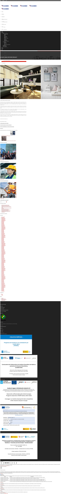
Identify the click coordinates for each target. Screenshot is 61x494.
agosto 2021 (3, 237)
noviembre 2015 (3, 285)
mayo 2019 (3, 256)
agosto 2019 (3, 254)
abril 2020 (3, 248)
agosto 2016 (3, 279)
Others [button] (1, 490)
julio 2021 (3, 238)
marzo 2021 (3, 241)
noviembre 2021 (3, 235)
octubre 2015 (3, 286)
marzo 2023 (3, 224)
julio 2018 (3, 263)
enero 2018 (3, 267)
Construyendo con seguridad (5, 210)
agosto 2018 (3, 262)
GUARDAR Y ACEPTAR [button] (2, 492)
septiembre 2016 (4, 278)
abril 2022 (3, 232)
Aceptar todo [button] (7, 465)
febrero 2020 (3, 250)
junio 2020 (3, 247)
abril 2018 (3, 265)
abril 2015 (3, 290)
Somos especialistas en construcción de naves (7, 126)
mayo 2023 (3, 223)
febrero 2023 (3, 225)
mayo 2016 (3, 281)
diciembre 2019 (3, 251)
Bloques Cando (1, 130)
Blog (2, 294)
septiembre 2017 (4, 270)
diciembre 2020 (3, 243)
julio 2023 (3, 221)
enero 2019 (3, 259)
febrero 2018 (3, 266)
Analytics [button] (1, 486)
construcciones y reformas (6, 130)
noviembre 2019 (3, 252)
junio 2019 (3, 255)
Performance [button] (1, 484)
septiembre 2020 (4, 245)
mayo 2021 (3, 239)
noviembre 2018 (3, 260)
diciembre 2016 (3, 276)
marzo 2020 (3, 249)
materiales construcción (11, 130)
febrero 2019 (3, 258)
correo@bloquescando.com (3, 326)
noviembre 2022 (3, 227)
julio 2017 (3, 271)
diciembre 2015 (3, 284)
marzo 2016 (3, 282)
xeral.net (5, 311)
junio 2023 (3, 222)
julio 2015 (3, 288)
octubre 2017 (3, 269)
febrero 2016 (3, 283)
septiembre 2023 (4, 220)
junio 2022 (3, 230)
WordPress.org (3, 300)
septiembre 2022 (4, 228)
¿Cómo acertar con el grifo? (4, 123)
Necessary (2, 474)
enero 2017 (3, 275)
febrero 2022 (3, 233)
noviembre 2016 (3, 277)
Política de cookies (2, 308)
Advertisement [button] (2, 488)
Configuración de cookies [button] (3, 465)
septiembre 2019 (4, 253)
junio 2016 (3, 280)
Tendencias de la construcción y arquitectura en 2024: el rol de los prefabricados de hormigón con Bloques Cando (6, 206)
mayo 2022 (3, 231)
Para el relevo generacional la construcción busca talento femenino (6, 209)
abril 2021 (3, 240)
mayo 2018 (3, 264)
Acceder (2, 298)
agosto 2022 (3, 229)
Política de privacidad (2, 307)
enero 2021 (3, 242)
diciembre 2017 (3, 268)
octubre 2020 (3, 244)
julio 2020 (3, 246)
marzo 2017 (3, 274)
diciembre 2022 (3, 226)
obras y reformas (15, 130)
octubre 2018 (3, 261)
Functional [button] (1, 482)
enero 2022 (3, 234)
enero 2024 (3, 217)
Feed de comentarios (4, 299)
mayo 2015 (3, 289)
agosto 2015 (3, 287)
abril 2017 (3, 273)
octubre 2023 (3, 219)
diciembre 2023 (3, 218)
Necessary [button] (1, 473)
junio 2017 (3, 272)
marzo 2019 (3, 257)
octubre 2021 (3, 236)
